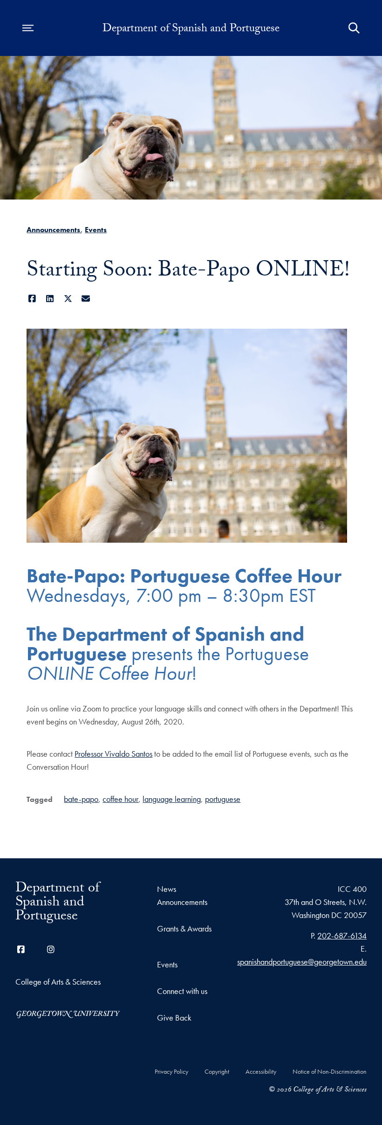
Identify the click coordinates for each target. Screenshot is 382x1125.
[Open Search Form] (354, 28)
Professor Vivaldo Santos (113, 753)
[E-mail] (86, 298)
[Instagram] (50, 949)
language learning (172, 799)
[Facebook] (32, 298)
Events (96, 230)
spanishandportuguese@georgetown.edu (302, 961)
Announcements (53, 230)
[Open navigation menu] (28, 28)
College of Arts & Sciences (58, 981)
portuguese (222, 799)
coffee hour (120, 799)
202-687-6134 (342, 935)
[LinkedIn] (50, 298)
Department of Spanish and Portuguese (191, 29)
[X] (67, 298)
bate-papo (81, 799)
